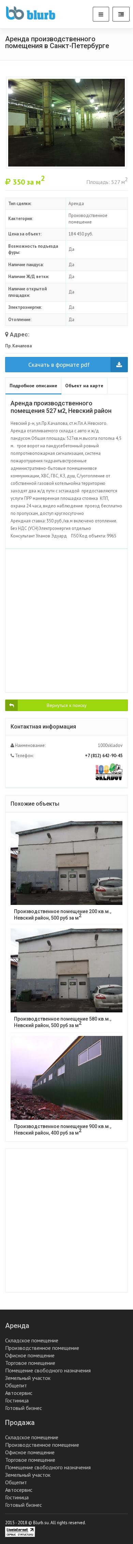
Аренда (17, 1326)
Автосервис (18, 1392)
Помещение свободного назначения (48, 1370)
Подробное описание (33, 386)
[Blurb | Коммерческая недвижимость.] (30, 13)
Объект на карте (84, 386)
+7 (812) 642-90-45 (103, 756)
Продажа (20, 1422)
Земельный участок (27, 1377)
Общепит (16, 1385)
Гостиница (17, 1400)
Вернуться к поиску (67, 705)
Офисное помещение (30, 1355)
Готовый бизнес (23, 1407)
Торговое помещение (30, 1362)
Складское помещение (31, 1340)
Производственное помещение (42, 1347)
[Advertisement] (66, 620)
